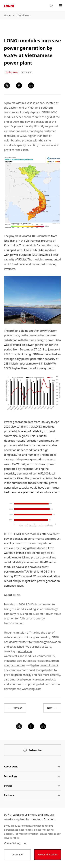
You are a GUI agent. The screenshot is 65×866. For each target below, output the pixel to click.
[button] (51, 6)
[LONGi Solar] (9, 6)
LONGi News (24, 15)
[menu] (60, 5)
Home (7, 15)
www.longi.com (32, 689)
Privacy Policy (11, 837)
